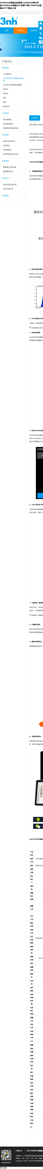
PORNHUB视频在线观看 (12, 85)
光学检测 (5, 113)
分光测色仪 (7, 74)
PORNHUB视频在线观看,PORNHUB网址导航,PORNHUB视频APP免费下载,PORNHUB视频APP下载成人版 (21, 5)
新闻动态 (34, 30)
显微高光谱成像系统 (10, 128)
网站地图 (3, 1168)
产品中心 (20, 30)
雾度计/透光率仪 (9, 141)
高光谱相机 (7, 119)
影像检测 (5, 161)
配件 (4, 102)
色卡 (4, 98)
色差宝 (5, 93)
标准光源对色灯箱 (9, 184)
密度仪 (5, 89)
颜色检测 (5, 68)
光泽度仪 (6, 145)
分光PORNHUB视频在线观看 (13, 79)
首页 (6, 30)
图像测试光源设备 (9, 167)
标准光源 (5, 178)
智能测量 (5, 195)
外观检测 (5, 135)
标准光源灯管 (8, 189)
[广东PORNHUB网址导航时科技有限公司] (9, 21)
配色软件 (6, 106)
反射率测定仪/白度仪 (11, 154)
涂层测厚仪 (7, 150)
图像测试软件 (8, 171)
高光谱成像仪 (8, 124)
